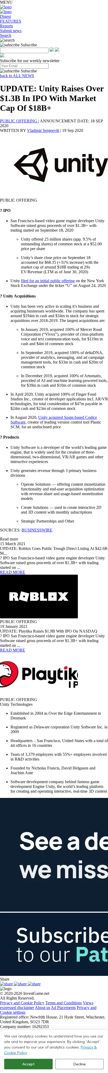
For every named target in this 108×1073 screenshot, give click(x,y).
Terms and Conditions (63, 1003)
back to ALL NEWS (17, 75)
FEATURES (10, 21)
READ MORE (12, 572)
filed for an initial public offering (48, 281)
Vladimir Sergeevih (43, 130)
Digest (5, 16)
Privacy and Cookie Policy (22, 1003)
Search (5, 35)
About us (42, 1007)
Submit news (10, 30)
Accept (28, 1064)
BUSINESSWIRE (36, 530)
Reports (6, 26)
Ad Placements (63, 1007)
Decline (79, 1064)
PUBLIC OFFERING (19, 121)
